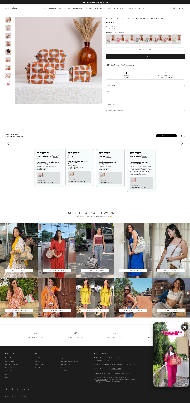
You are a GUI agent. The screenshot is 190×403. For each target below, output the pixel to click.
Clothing (132, 8)
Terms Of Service (65, 371)
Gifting (142, 8)
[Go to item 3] (8, 36)
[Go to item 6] (8, 60)
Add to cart (145, 50)
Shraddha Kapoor (57, 270)
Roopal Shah (57, 310)
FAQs (61, 358)
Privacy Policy (64, 368)
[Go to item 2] (8, 28)
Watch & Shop (120, 8)
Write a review (166, 136)
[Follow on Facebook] (6, 389)
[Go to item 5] (8, 52)
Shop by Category (103, 8)
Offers (37, 361)
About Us (38, 358)
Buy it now (145, 56)
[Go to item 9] (8, 83)
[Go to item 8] (8, 75)
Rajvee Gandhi (171, 310)
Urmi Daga (133, 270)
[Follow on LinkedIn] (29, 389)
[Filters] (179, 135)
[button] (110, 22)
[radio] (110, 39)
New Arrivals (65, 8)
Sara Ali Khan (19, 270)
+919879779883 (125, 373)
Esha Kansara (171, 270)
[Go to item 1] (8, 20)
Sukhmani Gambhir (133, 310)
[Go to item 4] (8, 44)
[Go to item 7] (8, 67)
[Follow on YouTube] (23, 389)
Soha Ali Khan (19, 310)
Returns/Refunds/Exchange (69, 361)
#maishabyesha (85, 216)
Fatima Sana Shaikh (95, 270)
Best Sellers (50, 8)
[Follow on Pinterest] (18, 389)
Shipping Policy (65, 364)
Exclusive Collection (82, 8)
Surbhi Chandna (95, 310)
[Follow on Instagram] (12, 389)
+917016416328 (116, 369)
